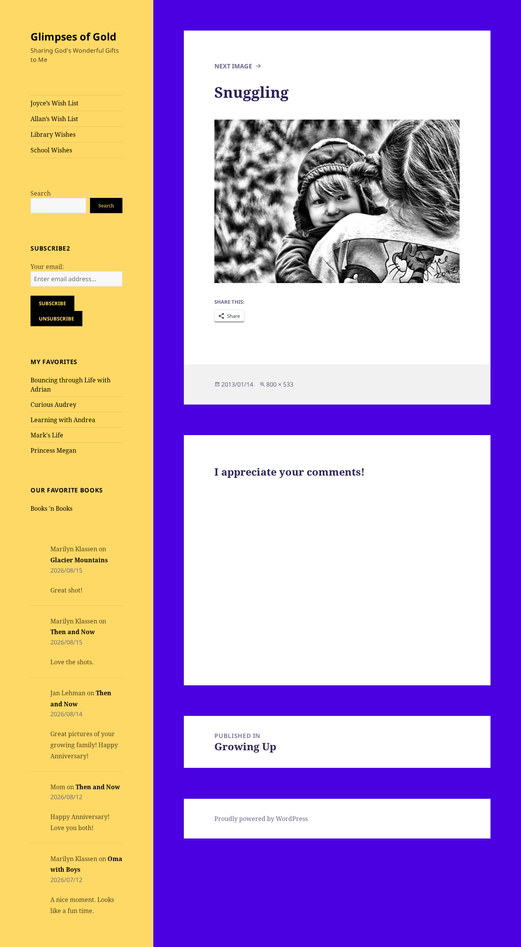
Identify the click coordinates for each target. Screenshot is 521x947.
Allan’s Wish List (54, 119)
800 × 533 (279, 384)
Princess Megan (53, 450)
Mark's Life (47, 435)
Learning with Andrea (63, 420)
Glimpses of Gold (73, 36)
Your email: (47, 266)
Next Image (233, 66)
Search (41, 193)
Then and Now (72, 632)
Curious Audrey (53, 404)
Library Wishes (53, 134)
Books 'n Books (51, 508)
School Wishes (51, 150)
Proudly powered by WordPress (261, 818)
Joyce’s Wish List (55, 103)
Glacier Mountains (79, 560)
